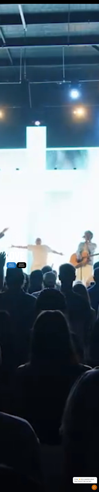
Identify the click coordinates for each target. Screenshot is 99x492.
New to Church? (11, 265)
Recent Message (22, 265)
